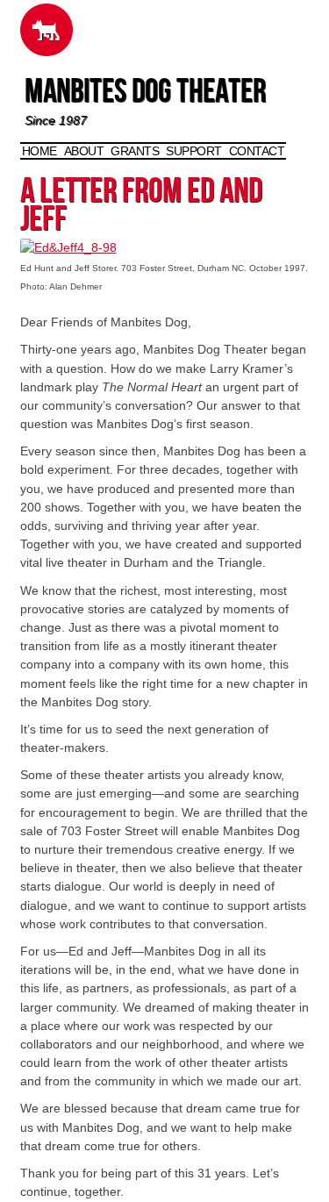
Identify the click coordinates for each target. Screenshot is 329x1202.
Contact (257, 151)
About (84, 151)
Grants (135, 151)
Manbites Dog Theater (145, 94)
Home (39, 151)
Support (194, 151)
